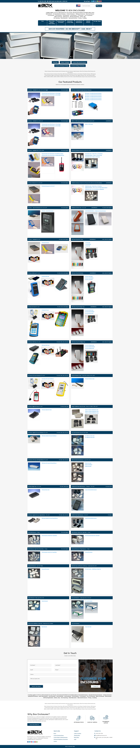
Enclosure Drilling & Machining (77, 65)
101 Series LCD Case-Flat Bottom (48, 378)
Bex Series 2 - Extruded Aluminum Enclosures (93, 94)
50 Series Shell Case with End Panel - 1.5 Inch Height (51, 124)
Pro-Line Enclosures (88, 600)
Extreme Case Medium (89, 277)
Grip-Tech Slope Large (89, 309)
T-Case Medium (88, 244)
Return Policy (76, 737)
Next (138, 46)
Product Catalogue (65, 62)
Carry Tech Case (88, 626)
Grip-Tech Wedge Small (89, 348)
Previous (2, 46)
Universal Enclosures (88, 552)
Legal (75, 739)
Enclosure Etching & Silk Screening (60, 22)
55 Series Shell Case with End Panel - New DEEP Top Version (52, 153)
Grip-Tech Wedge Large (89, 345)
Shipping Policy (77, 735)
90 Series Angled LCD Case (47, 409)
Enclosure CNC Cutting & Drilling (70, 22)
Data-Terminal (44, 626)
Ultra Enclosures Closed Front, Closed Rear (49, 535)
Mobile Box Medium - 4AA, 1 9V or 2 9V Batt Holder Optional (96, 187)
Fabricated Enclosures (88, 22)
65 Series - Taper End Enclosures (47, 210)
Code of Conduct (77, 733)
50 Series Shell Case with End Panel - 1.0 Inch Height (51, 125)
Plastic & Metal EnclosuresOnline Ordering (52, 22)
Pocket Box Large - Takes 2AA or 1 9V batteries (93, 153)
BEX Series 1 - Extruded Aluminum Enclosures (93, 93)
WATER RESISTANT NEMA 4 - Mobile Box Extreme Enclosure (95, 210)
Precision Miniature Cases (89, 378)
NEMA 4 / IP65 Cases (89, 124)
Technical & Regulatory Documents (61, 739)
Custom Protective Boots (59, 735)
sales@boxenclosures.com (101, 735)
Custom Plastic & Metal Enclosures (79, 22)
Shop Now (55, 62)
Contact (55, 741)
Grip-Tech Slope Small (89, 313)
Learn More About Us (34, 724)
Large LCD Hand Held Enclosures (91, 489)
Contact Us (95, 686)
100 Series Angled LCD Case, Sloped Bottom (50, 518)
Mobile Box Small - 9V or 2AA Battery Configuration (94, 189)
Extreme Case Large (89, 276)
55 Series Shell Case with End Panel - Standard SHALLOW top (53, 155)
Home (42, 21)
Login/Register (87, 1)
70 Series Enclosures (45, 242)
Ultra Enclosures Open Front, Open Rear (92, 535)
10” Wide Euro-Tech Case (89, 435)
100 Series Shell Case (45, 345)
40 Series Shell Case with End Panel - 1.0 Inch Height (51, 94)
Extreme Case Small (88, 279)
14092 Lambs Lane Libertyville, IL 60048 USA (104, 738)
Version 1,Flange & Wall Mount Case (91, 409)
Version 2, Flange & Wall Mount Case (91, 411)
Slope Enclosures (45, 600)
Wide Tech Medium (88, 464)
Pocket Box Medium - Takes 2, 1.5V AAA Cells (93, 155)
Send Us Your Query (36, 686)
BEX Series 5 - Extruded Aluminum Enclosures (93, 99)
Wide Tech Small (88, 466)
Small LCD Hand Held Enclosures (91, 518)
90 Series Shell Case (45, 276)
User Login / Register (97, 21)
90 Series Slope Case (45, 489)
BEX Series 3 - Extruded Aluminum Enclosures (93, 96)
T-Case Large (87, 242)
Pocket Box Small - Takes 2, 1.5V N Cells (92, 156)
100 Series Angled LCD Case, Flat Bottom (49, 435)
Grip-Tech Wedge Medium (90, 346)
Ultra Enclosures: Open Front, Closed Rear (49, 552)
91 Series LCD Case (45, 309)
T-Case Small (87, 245)
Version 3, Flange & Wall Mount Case (91, 412)
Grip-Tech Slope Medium (89, 311)
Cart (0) (99, 5)
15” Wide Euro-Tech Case (89, 437)
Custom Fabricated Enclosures (79, 62)
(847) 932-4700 (42, 1)
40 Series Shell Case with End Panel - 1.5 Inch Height (51, 93)
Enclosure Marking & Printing (62, 65)
